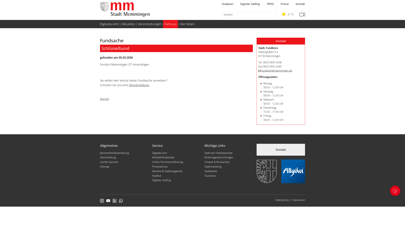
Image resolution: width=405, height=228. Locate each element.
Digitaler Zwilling (250, 4)
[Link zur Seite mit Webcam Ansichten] (302, 15)
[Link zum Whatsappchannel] (121, 201)
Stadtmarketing (212, 166)
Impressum (298, 200)
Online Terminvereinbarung (167, 162)
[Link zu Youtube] (108, 201)
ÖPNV (270, 4)
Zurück (104, 99)
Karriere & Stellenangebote (167, 171)
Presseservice (160, 166)
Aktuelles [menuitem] (128, 24)
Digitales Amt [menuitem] (109, 24)
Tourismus (210, 175)
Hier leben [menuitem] (187, 24)
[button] (281, 41)
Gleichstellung (108, 157)
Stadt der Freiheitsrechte (218, 153)
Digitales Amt (159, 153)
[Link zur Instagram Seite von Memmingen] (102, 201)
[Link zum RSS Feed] (114, 201)
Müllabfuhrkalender (163, 157)
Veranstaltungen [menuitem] (150, 24)
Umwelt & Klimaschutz (217, 162)
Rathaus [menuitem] (170, 24)
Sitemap (104, 166)
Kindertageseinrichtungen (218, 157)
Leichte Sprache (109, 162)
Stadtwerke (210, 171)
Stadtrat (156, 175)
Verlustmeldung (139, 85)
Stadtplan (227, 4)
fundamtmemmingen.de (277, 70)
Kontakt (300, 4)
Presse (285, 4)
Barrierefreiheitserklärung (114, 153)
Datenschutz (282, 200)
